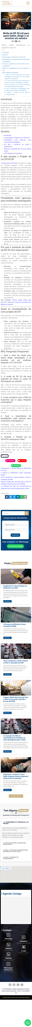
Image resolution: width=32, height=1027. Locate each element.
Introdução (6, 52)
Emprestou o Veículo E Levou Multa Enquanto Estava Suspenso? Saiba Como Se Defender (16, 776)
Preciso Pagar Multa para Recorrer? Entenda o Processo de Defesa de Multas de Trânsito (16, 302)
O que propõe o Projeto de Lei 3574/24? (14, 57)
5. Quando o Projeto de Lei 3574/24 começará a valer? (17, 93)
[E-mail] (23, 947)
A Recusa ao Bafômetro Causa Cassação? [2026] (14, 625)
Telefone (8, 948)
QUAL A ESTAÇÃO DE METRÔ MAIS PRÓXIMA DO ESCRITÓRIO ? (15, 850)
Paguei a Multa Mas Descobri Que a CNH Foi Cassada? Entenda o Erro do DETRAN (15, 699)
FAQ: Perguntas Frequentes (10, 72)
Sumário (5, 55)
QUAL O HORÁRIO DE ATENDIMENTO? (11, 857)
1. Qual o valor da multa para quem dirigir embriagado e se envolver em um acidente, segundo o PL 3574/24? (17, 76)
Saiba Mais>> (7, 601)
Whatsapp (8, 939)
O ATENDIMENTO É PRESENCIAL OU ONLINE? (16, 822)
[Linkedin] (18, 984)
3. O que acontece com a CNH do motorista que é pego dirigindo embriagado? (17, 85)
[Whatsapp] (8, 934)
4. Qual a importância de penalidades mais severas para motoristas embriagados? (17, 89)
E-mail (23, 951)
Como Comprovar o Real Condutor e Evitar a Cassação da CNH (15, 662)
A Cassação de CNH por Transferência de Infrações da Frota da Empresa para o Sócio (14, 738)
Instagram (23, 941)
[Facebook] (21, 984)
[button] (28, 3)
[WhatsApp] (27, 1022)
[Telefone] (8, 944)
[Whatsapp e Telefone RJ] (8, 964)
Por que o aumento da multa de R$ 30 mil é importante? (16, 65)
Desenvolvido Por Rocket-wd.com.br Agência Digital (16, 997)
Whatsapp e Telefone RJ (8, 969)
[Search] (27, 513)
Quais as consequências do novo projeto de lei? (16, 69)
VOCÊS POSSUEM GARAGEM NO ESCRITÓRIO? (14, 843)
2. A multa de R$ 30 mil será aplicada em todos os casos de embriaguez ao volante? (17, 81)
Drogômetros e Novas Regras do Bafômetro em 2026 (15, 587)
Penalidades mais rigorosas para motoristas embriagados (16, 60)
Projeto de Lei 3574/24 (9, 163)
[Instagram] (23, 937)
